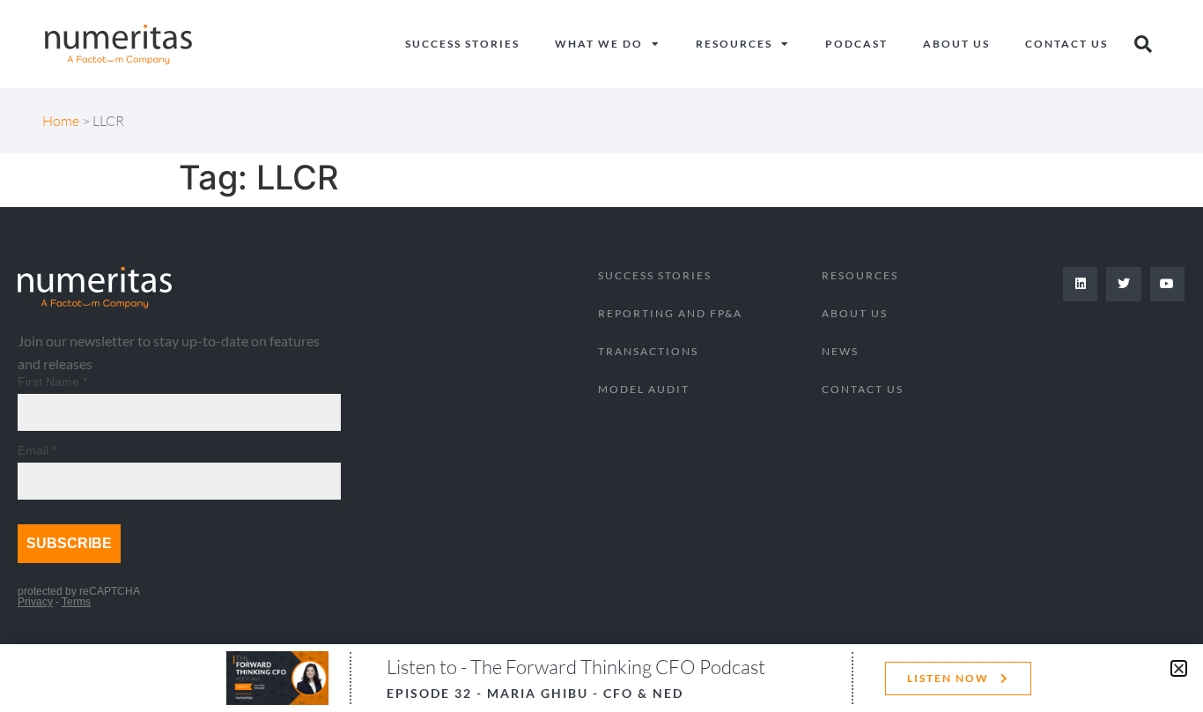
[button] (1178, 668)
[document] (601, 356)
